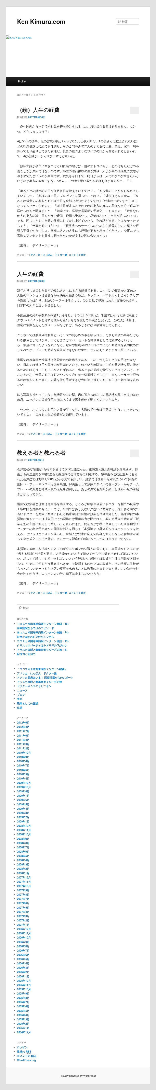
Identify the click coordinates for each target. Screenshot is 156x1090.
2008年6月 (23, 851)
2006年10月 (24, 937)
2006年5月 (23, 959)
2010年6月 (23, 770)
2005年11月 (24, 985)
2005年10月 (24, 989)
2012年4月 (23, 727)
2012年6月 (23, 722)
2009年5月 (23, 804)
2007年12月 (24, 877)
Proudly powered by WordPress (78, 1076)
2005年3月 (23, 1019)
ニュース (22, 690)
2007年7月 (23, 899)
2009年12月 (24, 783)
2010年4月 (23, 778)
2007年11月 (24, 882)
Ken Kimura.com (41, 21)
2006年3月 (23, 967)
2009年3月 (23, 813)
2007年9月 (23, 890)
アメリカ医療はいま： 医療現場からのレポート (45, 677)
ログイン (22, 1047)
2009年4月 (23, 808)
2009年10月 (24, 787)
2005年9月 (23, 993)
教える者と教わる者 (41, 452)
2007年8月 (23, 894)
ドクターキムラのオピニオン (34, 686)
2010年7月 (23, 765)
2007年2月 (23, 920)
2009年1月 (23, 821)
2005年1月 (23, 1028)
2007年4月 (23, 912)
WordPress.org (26, 1060)
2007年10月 (24, 886)
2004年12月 (24, 1032)
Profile (22, 81)
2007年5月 (23, 907)
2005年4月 (23, 1015)
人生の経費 (30, 273)
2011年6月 (23, 735)
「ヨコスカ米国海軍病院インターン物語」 (42, 669)
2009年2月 (23, 817)
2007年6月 (23, 903)
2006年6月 (23, 955)
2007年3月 (23, 916)
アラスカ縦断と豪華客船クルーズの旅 (39, 682)
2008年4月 (23, 860)
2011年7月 (23, 731)
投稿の (24, 1051)
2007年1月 (23, 925)
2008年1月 (23, 873)
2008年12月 (24, 826)
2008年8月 (23, 843)
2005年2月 (23, 1023)
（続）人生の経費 (38, 109)
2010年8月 (23, 761)
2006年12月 (24, 929)
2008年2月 (23, 869)
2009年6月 (23, 800)
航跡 (19, 707)
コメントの (27, 1056)
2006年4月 (23, 963)
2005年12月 (24, 981)
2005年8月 (23, 998)
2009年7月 (23, 795)
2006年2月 (23, 972)
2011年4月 (23, 740)
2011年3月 (23, 744)
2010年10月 (24, 752)
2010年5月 (23, 774)
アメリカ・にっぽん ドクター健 (48, 255)
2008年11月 (24, 830)
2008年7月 (23, 847)
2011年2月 (23, 748)
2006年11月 (24, 933)
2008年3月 (23, 864)
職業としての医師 (27, 703)
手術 (19, 699)
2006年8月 (23, 946)
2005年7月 (23, 1002)
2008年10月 (24, 834)
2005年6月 (23, 1006)
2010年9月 (23, 757)
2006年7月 (23, 950)
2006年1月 (23, 976)
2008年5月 (23, 856)
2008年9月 (23, 839)
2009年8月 (23, 791)
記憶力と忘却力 (26, 654)
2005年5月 (23, 1011)
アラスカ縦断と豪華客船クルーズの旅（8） (43, 649)
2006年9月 (23, 942)
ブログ (21, 694)
